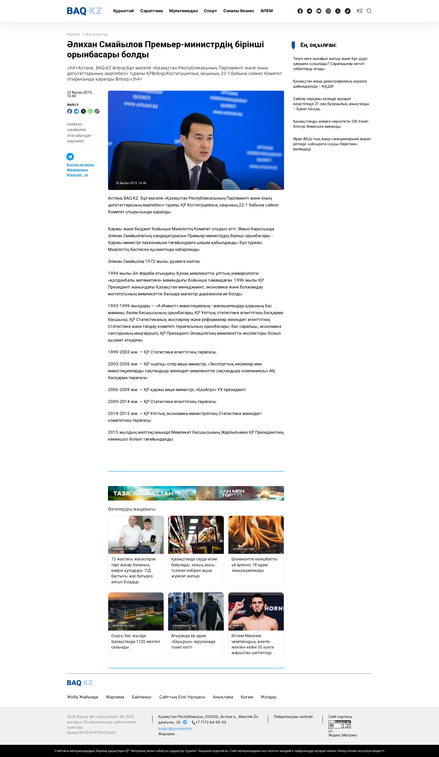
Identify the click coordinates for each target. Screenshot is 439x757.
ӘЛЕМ (267, 10)
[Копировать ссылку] (97, 111)
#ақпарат (75, 141)
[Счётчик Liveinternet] (339, 724)
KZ (360, 10)
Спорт (210, 10)
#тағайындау (79, 136)
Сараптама (151, 10)
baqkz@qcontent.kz (175, 728)
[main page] (84, 11)
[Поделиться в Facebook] (69, 111)
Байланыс (142, 696)
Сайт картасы (340, 716)
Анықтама (223, 696)
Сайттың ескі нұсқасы (182, 696)
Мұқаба (73, 34)
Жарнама (115, 696)
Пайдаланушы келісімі (293, 716)
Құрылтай (123, 10)
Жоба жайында (82, 696)
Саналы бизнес (238, 10)
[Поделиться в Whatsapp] (90, 111)
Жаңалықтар (96, 34)
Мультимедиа (183, 10)
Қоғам (247, 696)
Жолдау (268, 696)
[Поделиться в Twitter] (83, 111)
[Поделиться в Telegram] (76, 111)
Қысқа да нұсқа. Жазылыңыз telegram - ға (81, 170)
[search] (369, 11)
